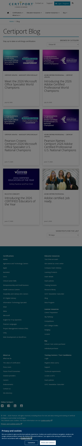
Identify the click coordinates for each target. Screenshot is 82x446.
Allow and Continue (48, 443)
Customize (31, 443)
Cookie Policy (25, 438)
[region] (41, 436)
